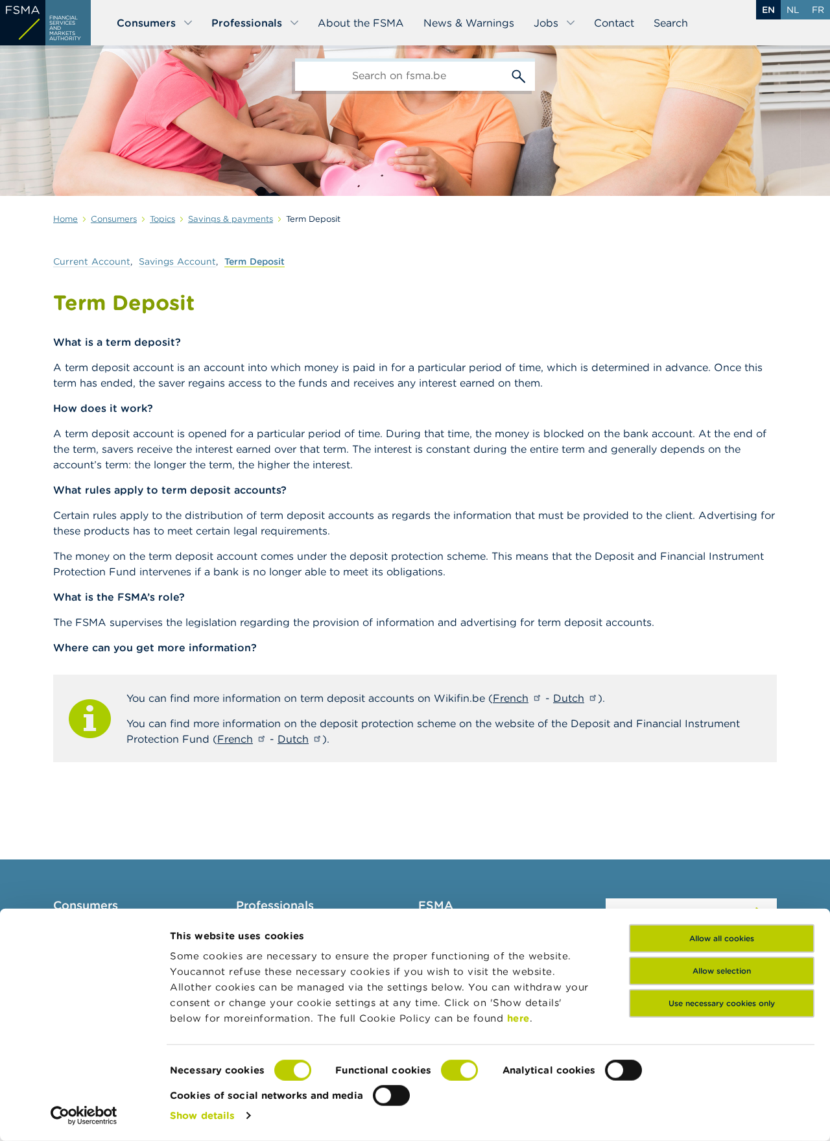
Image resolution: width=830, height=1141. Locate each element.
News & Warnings (468, 22)
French (510, 697)
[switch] (459, 1070)
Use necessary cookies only (722, 1003)
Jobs (546, 22)
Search (671, 22)
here (518, 1018)
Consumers (146, 22)
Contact (614, 22)
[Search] (519, 74)
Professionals (246, 22)
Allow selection (722, 971)
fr (818, 10)
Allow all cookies (721, 938)
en (768, 10)
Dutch (568, 697)
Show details (202, 1115)
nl (793, 10)
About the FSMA (361, 22)
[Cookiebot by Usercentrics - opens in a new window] (84, 1115)
